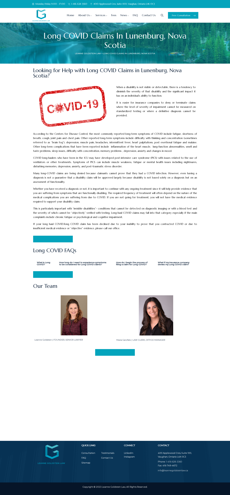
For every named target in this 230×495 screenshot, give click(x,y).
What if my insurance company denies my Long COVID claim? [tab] (173, 263)
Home (70, 15)
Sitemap (85, 463)
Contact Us (149, 15)
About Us (84, 15)
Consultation (88, 453)
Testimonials (107, 453)
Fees (113, 15)
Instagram (129, 457)
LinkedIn (128, 453)
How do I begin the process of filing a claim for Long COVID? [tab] (131, 263)
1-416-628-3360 (174, 461)
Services (100, 15)
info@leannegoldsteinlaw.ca (173, 470)
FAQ (135, 15)
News (123, 15)
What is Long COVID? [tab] (43, 263)
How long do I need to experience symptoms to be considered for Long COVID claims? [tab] (82, 263)
